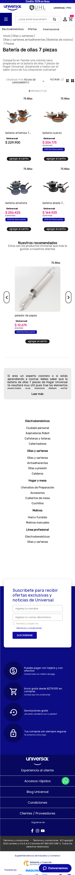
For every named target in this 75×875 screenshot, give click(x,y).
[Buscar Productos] (55, 19)
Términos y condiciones (16, 840)
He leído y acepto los (27, 623)
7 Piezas (8, 43)
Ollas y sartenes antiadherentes (24, 39)
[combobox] (37, 19)
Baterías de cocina (59, 39)
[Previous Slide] (6, 297)
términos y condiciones (29, 628)
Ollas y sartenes (22, 35)
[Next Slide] (68, 297)
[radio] (67, 80)
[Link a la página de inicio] (7, 36)
